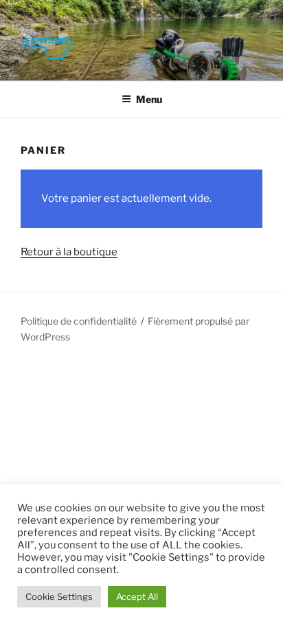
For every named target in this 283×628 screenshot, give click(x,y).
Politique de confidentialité (79, 321)
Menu (149, 99)
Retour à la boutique (69, 252)
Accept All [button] (137, 596)
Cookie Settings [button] (59, 596)
